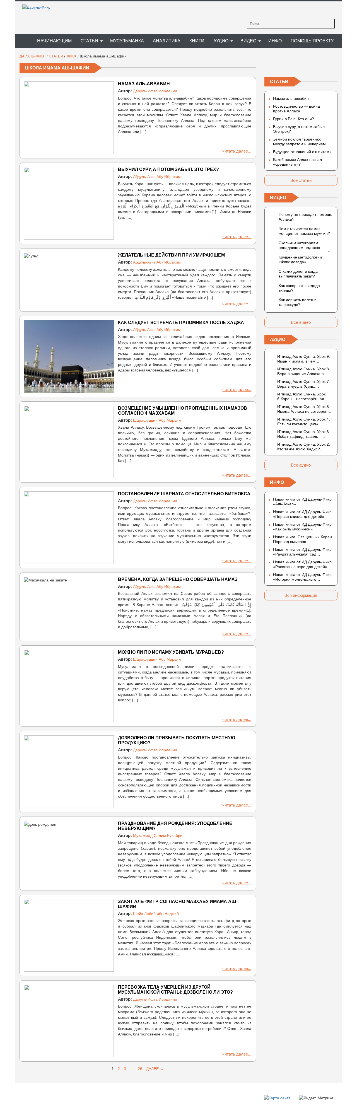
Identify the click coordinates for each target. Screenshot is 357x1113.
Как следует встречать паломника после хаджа (181, 322)
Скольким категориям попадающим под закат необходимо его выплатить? (305, 246)
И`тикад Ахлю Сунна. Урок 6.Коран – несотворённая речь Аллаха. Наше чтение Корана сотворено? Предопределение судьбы (301, 396)
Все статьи (301, 180)
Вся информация (300, 595)
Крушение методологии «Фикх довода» (300, 259)
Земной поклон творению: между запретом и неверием (299, 141)
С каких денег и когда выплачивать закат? (298, 273)
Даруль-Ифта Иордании (155, 91)
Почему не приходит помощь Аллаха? (305, 216)
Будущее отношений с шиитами (302, 151)
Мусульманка (127, 40)
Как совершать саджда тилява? (299, 288)
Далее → (155, 1068)
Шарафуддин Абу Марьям (157, 420)
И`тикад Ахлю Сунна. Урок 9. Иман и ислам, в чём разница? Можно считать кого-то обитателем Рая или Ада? (305, 359)
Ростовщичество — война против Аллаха (296, 108)
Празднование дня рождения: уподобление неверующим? (175, 826)
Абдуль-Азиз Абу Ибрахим (157, 176)
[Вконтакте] (268, 65)
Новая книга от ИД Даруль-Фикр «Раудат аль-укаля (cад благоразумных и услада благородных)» (302, 552)
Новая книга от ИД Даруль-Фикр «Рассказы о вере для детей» (302, 564)
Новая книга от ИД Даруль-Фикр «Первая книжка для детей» (302, 514)
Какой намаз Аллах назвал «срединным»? (297, 161)
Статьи (89, 40)
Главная (23, 41)
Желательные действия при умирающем (171, 255)
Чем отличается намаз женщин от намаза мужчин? (304, 231)
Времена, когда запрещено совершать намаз (178, 579)
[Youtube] (333, 65)
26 (140, 1068)
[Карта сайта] (277, 1097)
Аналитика (166, 40)
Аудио (220, 40)
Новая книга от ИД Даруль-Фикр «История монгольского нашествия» (302, 577)
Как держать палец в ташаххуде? (297, 302)
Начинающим (54, 40)
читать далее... (236, 151)
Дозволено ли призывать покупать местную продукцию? (176, 740)
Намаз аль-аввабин (144, 83)
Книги (196, 40)
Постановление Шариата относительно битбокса (184, 493)
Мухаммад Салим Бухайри (157, 835)
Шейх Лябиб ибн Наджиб (156, 913)
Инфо (275, 40)
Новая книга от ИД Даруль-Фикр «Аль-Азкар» (302, 501)
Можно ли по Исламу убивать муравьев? (171, 652)
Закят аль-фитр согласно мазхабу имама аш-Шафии (177, 904)
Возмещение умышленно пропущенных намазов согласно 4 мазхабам (182, 411)
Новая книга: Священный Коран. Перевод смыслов (303, 539)
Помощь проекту (312, 40)
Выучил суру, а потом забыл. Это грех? (168, 169)
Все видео (301, 322)
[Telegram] (300, 65)
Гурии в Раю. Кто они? (293, 119)
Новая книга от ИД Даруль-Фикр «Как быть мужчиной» (302, 526)
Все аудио (301, 465)
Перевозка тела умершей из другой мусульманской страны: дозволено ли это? (175, 989)
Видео (248, 40)
